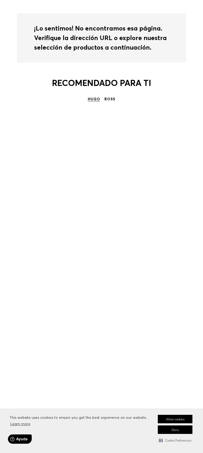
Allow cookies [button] (175, 419)
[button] (175, 440)
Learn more (20, 423)
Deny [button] (175, 430)
